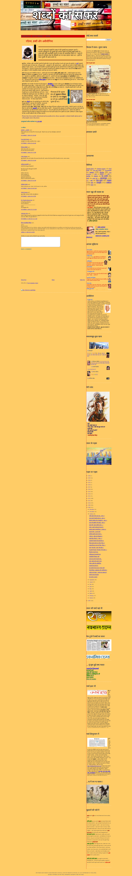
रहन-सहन (99, 180)
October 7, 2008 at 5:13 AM (28, 152)
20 (96, 354)
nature (92, 172)
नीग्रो (28, 102)
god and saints (97, 170)
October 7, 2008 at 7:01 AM (28, 180)
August (91, 582)
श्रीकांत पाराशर (24, 184)
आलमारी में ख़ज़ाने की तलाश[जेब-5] (96, 540)
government (108, 170)
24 (103, 354)
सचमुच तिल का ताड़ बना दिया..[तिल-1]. (97, 545)
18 (93, 354)
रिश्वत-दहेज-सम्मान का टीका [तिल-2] (97, 543)
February (91, 595)
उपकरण (102, 174)
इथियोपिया (50, 84)
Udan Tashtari (24, 156)
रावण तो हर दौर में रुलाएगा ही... (95, 559)
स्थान (92, 185)
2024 (89, 480)
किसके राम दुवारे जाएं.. (93, 552)
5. (92, 369)
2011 (89, 500)
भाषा (91, 180)
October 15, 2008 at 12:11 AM (29, 218)
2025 (89, 478)
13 (104, 353)
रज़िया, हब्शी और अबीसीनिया (39, 41)
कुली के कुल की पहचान (94, 574)
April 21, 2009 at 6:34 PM (27, 232)
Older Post (82, 279)
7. (95, 369)
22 (100, 354)
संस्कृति (98, 182)
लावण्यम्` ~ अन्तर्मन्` (25, 130)
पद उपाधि (104, 176)
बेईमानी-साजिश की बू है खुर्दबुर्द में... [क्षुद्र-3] (98, 520)
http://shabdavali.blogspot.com (94, 766)
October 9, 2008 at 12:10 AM (29, 209)
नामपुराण (96, 176)
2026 (89, 475)
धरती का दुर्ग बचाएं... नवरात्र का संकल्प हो (97, 572)
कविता (108, 174)
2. (89, 369)
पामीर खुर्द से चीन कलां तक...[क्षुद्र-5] (97, 516)
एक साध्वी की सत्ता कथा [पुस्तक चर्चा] (97, 568)
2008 (89, 507)
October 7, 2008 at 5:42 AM (28, 160)
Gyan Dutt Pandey (25, 139)
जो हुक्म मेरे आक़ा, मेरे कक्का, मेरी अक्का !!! (98, 549)
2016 (89, 489)
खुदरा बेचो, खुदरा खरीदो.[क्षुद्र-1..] (96, 525)
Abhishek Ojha (24, 213)
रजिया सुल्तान (42, 80)
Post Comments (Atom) (32, 283)
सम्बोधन (108, 182)
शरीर (92, 183)
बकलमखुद (103, 178)
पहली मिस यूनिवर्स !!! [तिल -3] (95, 538)
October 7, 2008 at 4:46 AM (28, 143)
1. (88, 369)
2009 (89, 505)
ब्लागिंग (87, 180)
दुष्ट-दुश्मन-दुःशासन (93, 577)
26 (88, 356)
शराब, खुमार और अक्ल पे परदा (95, 561)
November (92, 511)
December (91, 509)
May (90, 588)
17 (91, 354)
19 (94, 354)
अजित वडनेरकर (101, 227)
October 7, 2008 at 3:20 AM (28, 135)
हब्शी (77, 63)
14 (88, 354)
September (92, 579)
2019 (89, 484)
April (90, 591)
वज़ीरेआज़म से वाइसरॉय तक (95, 554)
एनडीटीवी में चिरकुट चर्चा (94, 556)
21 (98, 354)
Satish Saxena (24, 192)
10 (98, 353)
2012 (89, 498)
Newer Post (23, 279)
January (91, 598)
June (90, 586)
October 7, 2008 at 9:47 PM (28, 196)
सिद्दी (53, 85)
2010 (89, 503)
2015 (89, 491)
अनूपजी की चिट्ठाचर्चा (92, 668)
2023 (89, 482)
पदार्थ (87, 178)
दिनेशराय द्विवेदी (24, 147)
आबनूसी (35, 108)
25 (105, 354)
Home (53, 279)
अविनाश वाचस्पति (25, 164)
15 (89, 354)
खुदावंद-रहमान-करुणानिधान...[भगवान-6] (97, 529)
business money (101, 168)
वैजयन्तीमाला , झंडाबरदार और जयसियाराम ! (98, 570)
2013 (89, 496)
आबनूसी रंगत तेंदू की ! (93, 565)
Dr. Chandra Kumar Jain (26, 200)
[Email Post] (42, 121)
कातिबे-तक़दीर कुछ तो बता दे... (95, 534)
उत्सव (95, 174)
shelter (102, 172)
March (91, 593)
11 (100, 353)
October (91, 514)
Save (87, 93)
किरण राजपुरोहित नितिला (26, 222)
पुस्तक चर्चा (94, 178)
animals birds (90, 168)
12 (102, 353)
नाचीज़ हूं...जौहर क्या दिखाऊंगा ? (96, 536)
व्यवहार (109, 180)
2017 (89, 487)
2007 (89, 600)
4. (91, 369)
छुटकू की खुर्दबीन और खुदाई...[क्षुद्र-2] (97, 522)
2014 (89, 494)
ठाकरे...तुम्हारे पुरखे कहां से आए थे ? (96, 527)
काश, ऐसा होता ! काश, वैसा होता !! (96, 547)
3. (90, 369)
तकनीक (88, 176)
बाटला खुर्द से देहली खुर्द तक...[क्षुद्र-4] (97, 518)
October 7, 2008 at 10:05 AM (29, 188)
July (90, 584)
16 (103, 363)
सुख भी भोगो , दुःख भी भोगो (94, 531)
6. (94, 369)
